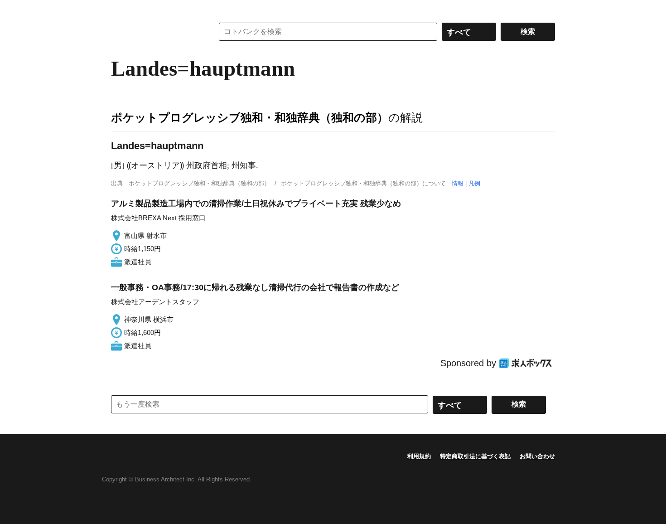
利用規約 (419, 456)
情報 (457, 183)
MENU (120, 9)
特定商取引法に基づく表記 (475, 456)
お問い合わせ (537, 456)
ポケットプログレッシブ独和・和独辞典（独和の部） (249, 117)
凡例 (474, 183)
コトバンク (156, 32)
